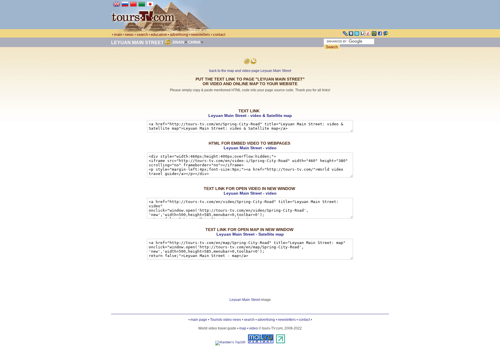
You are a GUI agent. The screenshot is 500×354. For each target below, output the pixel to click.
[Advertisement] (250, 100)
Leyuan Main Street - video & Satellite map (250, 115)
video (253, 328)
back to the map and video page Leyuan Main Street (250, 71)
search (142, 34)
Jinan (178, 42)
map (242, 328)
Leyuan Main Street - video (250, 148)
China (194, 42)
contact (219, 34)
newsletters (200, 34)
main (118, 34)
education (159, 34)
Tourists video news (225, 320)
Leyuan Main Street (137, 42)
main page (198, 320)
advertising (179, 34)
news (129, 34)
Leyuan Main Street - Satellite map (250, 234)
